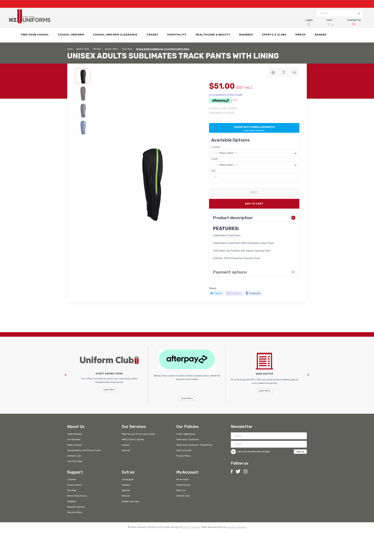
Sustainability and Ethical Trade (84, 450)
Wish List (181, 490)
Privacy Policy (183, 456)
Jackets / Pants (111, 49)
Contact (71, 479)
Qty (213, 171)
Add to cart (254, 204)
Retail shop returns (77, 496)
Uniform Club (74, 456)
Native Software (236, 527)
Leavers (126, 445)
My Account (182, 479)
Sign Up (300, 452)
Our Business (73, 439)
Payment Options (76, 507)
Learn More (109, 390)
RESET (254, 192)
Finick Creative (191, 527)
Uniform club (182, 496)
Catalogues (128, 479)
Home (69, 49)
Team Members (74, 434)
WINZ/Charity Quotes (133, 439)
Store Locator (74, 485)
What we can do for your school (138, 434)
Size (215, 159)
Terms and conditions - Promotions (194, 445)
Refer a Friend (74, 445)
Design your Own (130, 501)
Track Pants (127, 49)
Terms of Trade (183, 450)
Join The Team (74, 461)
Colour (217, 147)
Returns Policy (74, 512)
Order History (183, 485)
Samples (126, 485)
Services (126, 450)
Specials (126, 490)
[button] (71, 35)
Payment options (230, 272)
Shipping (71, 501)
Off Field (97, 49)
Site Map (71, 490)
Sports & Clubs (82, 49)
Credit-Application (185, 434)
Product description (233, 217)
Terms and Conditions (187, 439)
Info (235, 100)
